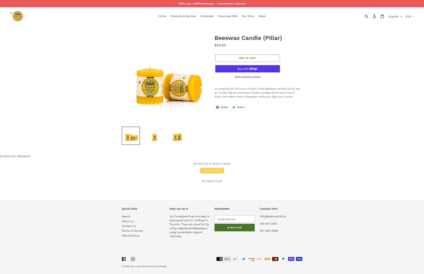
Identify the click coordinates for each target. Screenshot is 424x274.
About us (127, 221)
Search (126, 216)
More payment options (248, 76)
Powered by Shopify (156, 266)
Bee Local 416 (138, 266)
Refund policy (130, 235)
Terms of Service (132, 230)
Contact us (129, 226)
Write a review (212, 170)
